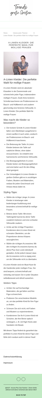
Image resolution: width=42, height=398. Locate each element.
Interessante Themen (20, 33)
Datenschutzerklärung (13, 357)
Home (5, 33)
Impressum (8, 363)
